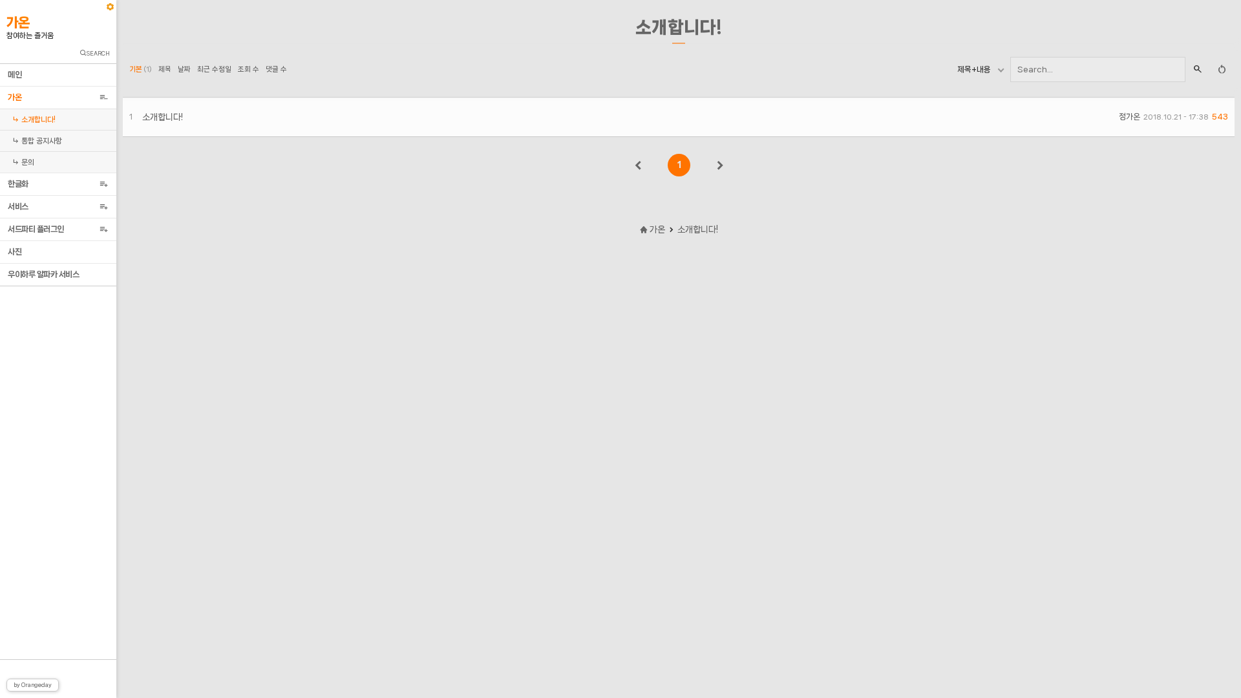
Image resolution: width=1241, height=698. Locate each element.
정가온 (1129, 117)
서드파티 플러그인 (37, 229)
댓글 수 (276, 69)
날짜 (184, 69)
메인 (16, 74)
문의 (25, 162)
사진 (16, 252)
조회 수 (248, 69)
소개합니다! (35, 119)
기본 (140, 69)
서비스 (20, 206)
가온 (16, 97)
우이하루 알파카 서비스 (45, 274)
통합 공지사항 (39, 140)
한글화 (20, 184)
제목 (164, 69)
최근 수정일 (214, 69)
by (33, 685)
